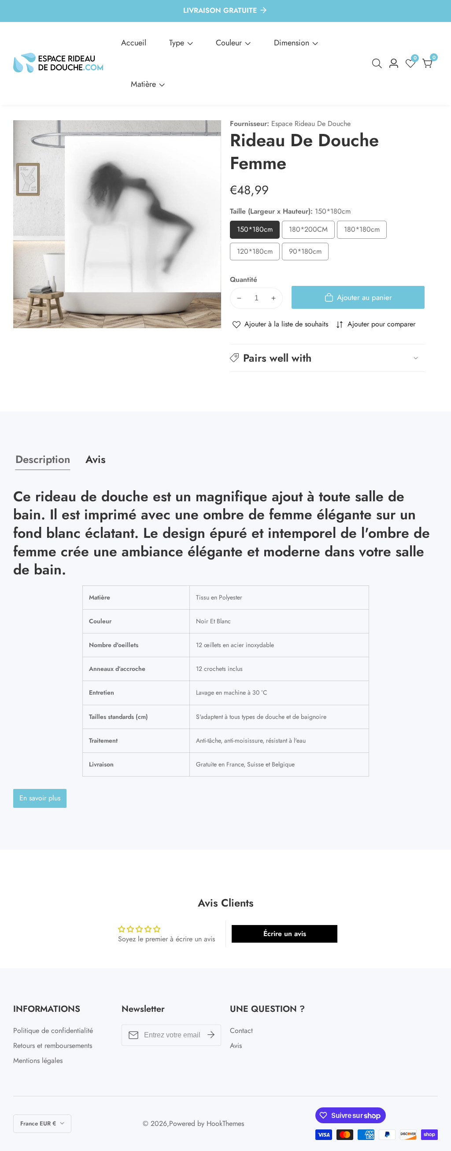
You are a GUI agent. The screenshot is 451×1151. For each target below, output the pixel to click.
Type (176, 42)
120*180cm (258, 253)
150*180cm (258, 231)
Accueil (133, 42)
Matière (143, 84)
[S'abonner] (211, 1035)
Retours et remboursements (52, 1045)
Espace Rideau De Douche (311, 123)
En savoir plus (39, 798)
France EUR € (39, 1123)
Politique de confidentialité (53, 1030)
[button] (327, 357)
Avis (236, 1045)
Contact (241, 1030)
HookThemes (225, 1123)
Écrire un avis (284, 934)
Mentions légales (38, 1060)
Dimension (291, 42)
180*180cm (365, 231)
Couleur (229, 42)
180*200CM (312, 231)
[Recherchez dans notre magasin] (378, 63)
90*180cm (309, 253)
